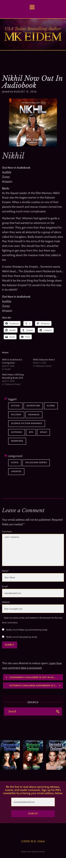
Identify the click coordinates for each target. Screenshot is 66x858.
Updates (16, 471)
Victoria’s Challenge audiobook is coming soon (36, 685)
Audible (6, 172)
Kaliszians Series (36, 462)
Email (5, 586)
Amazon (7, 181)
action (15, 406)
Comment (7, 531)
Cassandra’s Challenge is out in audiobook (36, 677)
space (43, 432)
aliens (51, 406)
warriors (17, 441)
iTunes (6, 176)
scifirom (16, 432)
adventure (33, 406)
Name (5, 570)
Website (6, 602)
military (16, 415)
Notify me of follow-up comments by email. (27, 629)
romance (33, 415)
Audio (15, 462)
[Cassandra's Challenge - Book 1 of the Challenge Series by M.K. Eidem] (10, 755)
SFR (31, 432)
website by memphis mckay (33, 852)
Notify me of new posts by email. (21, 636)
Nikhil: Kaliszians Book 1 (44, 359)
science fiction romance (26, 423)
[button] (4, 754)
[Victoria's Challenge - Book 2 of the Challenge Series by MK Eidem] (33, 755)
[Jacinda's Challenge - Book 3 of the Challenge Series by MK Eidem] (56, 755)
